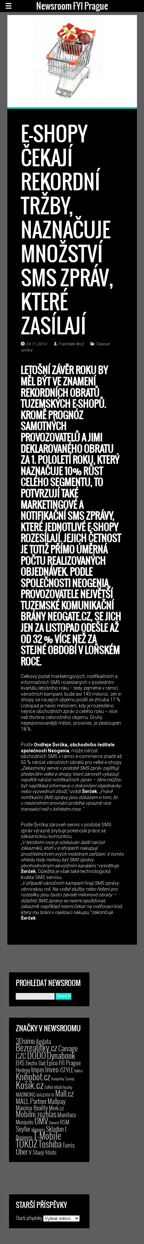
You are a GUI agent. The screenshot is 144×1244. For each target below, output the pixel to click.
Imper (37, 1069)
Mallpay (57, 1101)
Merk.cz (56, 1108)
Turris (69, 1145)
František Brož (71, 344)
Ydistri (50, 1152)
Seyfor (23, 1129)
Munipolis (24, 1122)
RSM (64, 1122)
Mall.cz (64, 1093)
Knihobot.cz (33, 1076)
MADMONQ (25, 1094)
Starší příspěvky (29, 1217)
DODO (36, 1055)
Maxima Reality (32, 1107)
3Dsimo (25, 1040)
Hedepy (23, 1070)
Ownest (54, 1122)
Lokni (49, 1086)
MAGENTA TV (45, 1095)
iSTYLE (66, 1069)
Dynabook (61, 1055)
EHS (20, 1062)
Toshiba (50, 1143)
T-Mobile (47, 1135)
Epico (52, 1062)
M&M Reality (63, 1087)
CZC (21, 1055)
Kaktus (78, 1070)
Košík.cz (30, 1084)
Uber (22, 1151)
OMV (41, 1121)
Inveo (52, 1069)
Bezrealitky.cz (36, 1047)
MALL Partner (31, 1101)
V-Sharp (36, 1152)
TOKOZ (27, 1143)
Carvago (68, 1048)
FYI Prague (70, 1062)
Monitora (66, 1114)
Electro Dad (35, 1063)
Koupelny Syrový (62, 1078)
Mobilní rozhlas (36, 1114)
